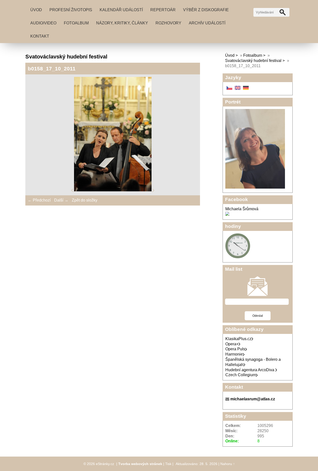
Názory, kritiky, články (122, 23)
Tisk (168, 464)
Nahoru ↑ (227, 464)
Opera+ (231, 344)
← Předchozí (39, 200)
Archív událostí (207, 23)
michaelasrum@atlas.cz (252, 399)
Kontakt (39, 36)
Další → (61, 200)
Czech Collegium (240, 375)
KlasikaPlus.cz (238, 339)
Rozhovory (168, 23)
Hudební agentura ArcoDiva (250, 370)
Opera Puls (235, 349)
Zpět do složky (84, 200)
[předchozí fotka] (72, 190)
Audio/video (43, 23)
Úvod (36, 10)
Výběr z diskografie (206, 10)
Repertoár (163, 10)
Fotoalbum (76, 23)
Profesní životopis (70, 10)
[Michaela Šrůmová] (227, 214)
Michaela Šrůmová (241, 209)
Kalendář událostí (121, 10)
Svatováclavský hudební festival (253, 60)
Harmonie (234, 354)
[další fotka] (154, 190)
